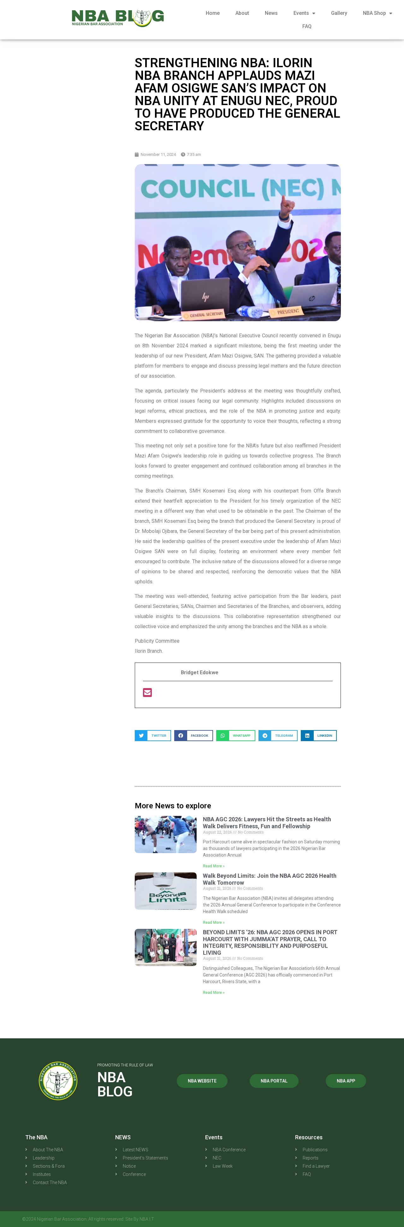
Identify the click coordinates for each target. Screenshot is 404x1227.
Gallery (339, 13)
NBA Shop (374, 13)
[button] (153, 735)
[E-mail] (147, 695)
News (271, 13)
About (242, 13)
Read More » (214, 866)
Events (301, 13)
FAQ (307, 26)
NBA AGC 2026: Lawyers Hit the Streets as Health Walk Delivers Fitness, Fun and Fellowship (267, 822)
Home (213, 13)
